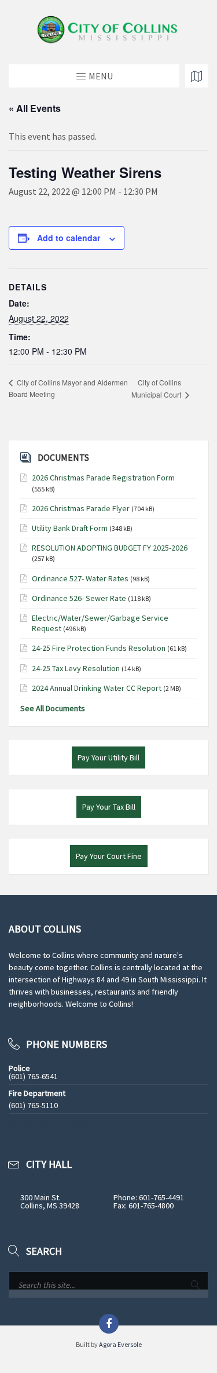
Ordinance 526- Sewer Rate (79, 598)
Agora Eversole (120, 1344)
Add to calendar (68, 237)
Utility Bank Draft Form (70, 528)
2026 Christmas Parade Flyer (81, 508)
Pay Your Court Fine (109, 856)
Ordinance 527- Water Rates (80, 578)
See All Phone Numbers (49, 1124)
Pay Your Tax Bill (108, 807)
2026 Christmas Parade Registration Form (103, 477)
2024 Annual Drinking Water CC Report (96, 688)
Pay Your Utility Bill (108, 757)
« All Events (35, 108)
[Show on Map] (196, 76)
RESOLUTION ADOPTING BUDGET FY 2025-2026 (109, 547)
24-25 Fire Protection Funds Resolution (98, 648)
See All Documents (52, 708)
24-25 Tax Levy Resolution (76, 668)
